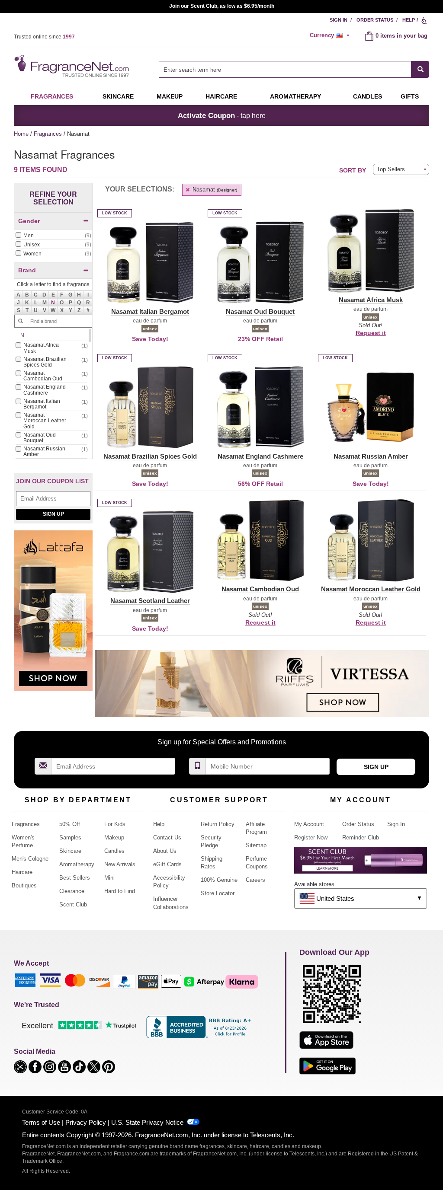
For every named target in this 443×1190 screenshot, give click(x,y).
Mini (109, 877)
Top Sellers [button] (391, 169)
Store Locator (217, 893)
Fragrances (52, 96)
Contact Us (167, 837)
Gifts (410, 96)
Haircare (221, 96)
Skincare (118, 96)
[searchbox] (285, 69)
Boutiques (24, 885)
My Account (309, 824)
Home (21, 134)
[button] (53, 302)
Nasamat (214, 189)
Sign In (338, 19)
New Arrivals (119, 864)
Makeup (170, 96)
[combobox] (294, 69)
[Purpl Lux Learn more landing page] (360, 863)
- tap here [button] (222, 115)
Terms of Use (41, 1122)
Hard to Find (119, 891)
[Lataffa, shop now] (53, 615)
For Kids (114, 824)
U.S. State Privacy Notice (147, 1122)
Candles (114, 851)
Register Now (310, 837)
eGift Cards (167, 864)
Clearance (71, 891)
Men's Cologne (30, 858)
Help (408, 19)
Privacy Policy (85, 1122)
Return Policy (217, 824)
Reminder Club (360, 837)
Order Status (374, 19)
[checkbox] (53, 236)
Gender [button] (29, 220)
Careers (255, 880)
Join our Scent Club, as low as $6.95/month (221, 6)
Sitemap (256, 845)
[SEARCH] (420, 69)
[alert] (331, 35)
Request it (371, 332)
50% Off (69, 824)
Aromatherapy (76, 864)
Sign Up (53, 514)
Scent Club (73, 904)
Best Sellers (74, 877)
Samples (70, 837)
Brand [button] (27, 270)
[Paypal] (124, 981)
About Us (165, 851)
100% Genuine (219, 880)
